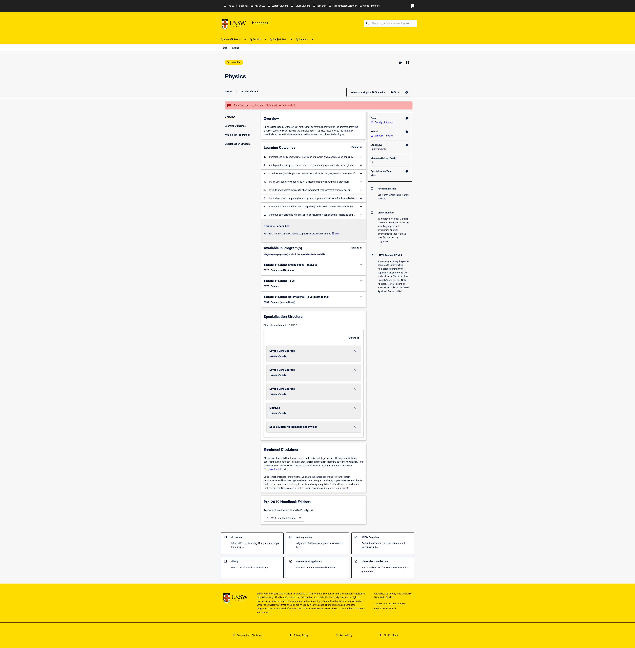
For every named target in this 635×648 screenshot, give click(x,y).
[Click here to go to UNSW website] (234, 25)
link (337, 233)
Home (224, 48)
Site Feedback (391, 635)
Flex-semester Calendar (345, 5)
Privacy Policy (301, 635)
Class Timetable (371, 5)
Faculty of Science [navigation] (384, 122)
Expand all (356, 147)
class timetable (275, 469)
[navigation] (284, 518)
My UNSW (260, 5)
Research (321, 5)
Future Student (302, 5)
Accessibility (346, 635)
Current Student (280, 5)
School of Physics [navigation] (384, 135)
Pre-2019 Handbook (238, 5)
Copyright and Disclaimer (249, 635)
